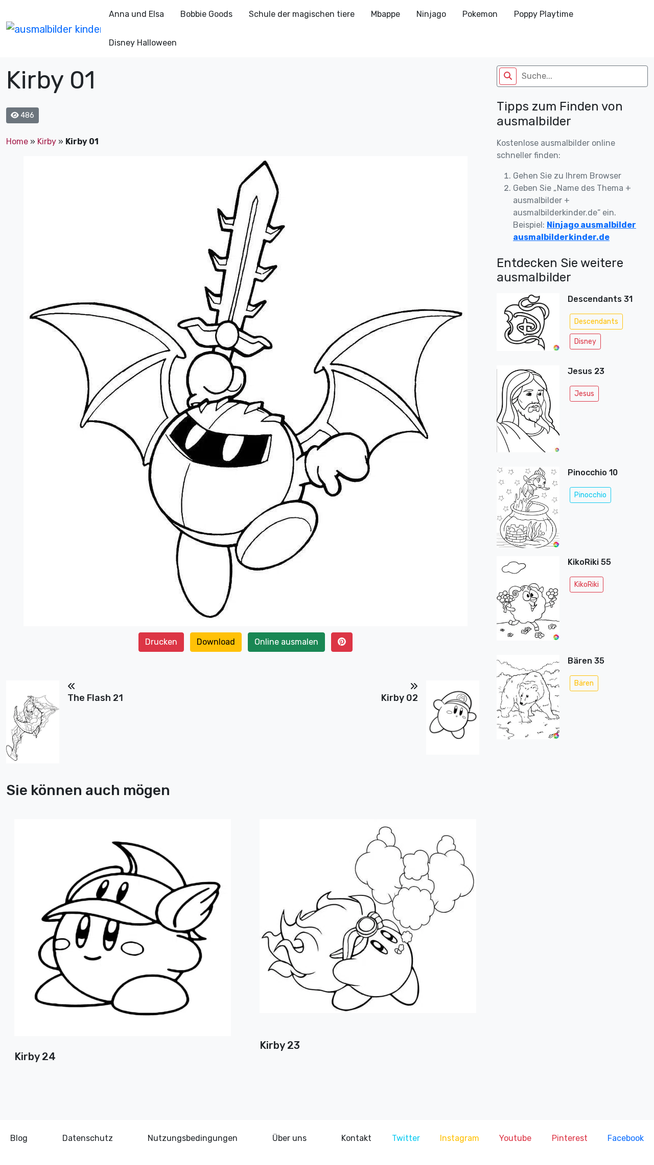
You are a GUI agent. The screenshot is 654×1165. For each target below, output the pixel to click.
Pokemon (480, 14)
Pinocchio (590, 495)
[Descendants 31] (528, 325)
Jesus (584, 393)
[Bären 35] (528, 700)
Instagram (459, 1138)
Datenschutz (87, 1138)
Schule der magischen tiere (302, 14)
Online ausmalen (286, 642)
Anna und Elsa (136, 14)
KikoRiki (586, 584)
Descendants (596, 321)
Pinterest (570, 1138)
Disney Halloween (143, 43)
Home (17, 141)
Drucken (161, 642)
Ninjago (431, 14)
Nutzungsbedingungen (193, 1138)
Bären (584, 683)
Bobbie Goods (206, 14)
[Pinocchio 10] (528, 507)
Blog (19, 1138)
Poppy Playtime (543, 14)
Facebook (626, 1138)
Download (216, 642)
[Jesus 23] (528, 411)
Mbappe (385, 14)
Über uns (289, 1138)
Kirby (46, 141)
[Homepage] (53, 28)
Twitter (406, 1138)
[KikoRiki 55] (528, 601)
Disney (585, 341)
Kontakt (356, 1138)
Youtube (515, 1138)
